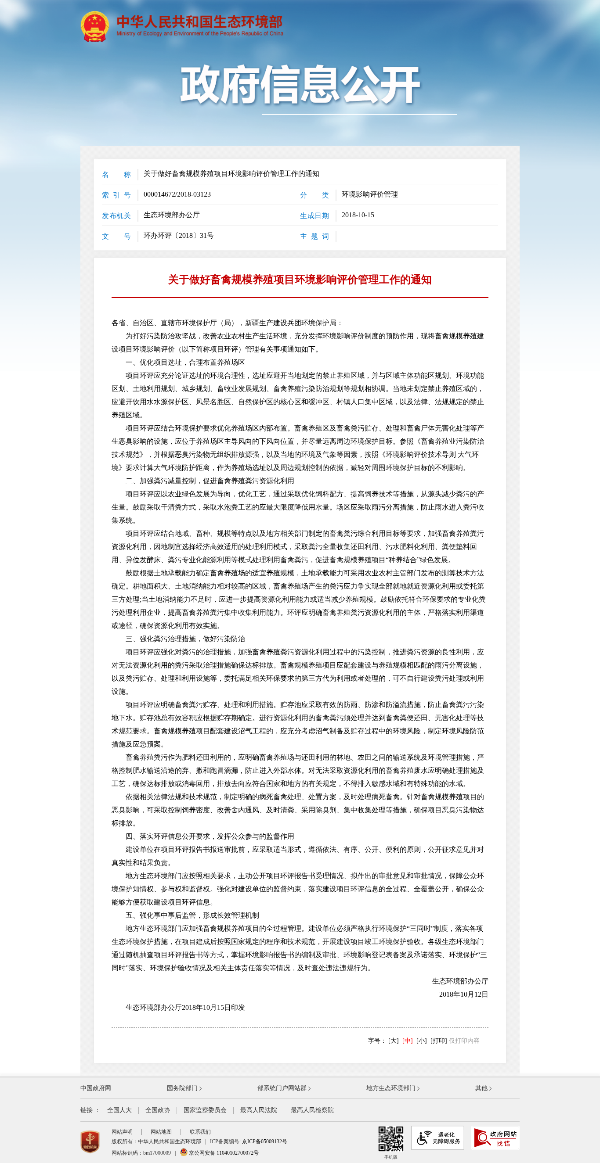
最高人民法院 (258, 1110)
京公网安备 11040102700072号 (223, 1153)
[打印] (438, 1040)
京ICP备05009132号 (264, 1141)
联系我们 (200, 1132)
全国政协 (157, 1110)
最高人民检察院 (312, 1110)
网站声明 (122, 1132)
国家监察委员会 (205, 1110)
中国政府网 (95, 1088)
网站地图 (161, 1132)
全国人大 (119, 1110)
